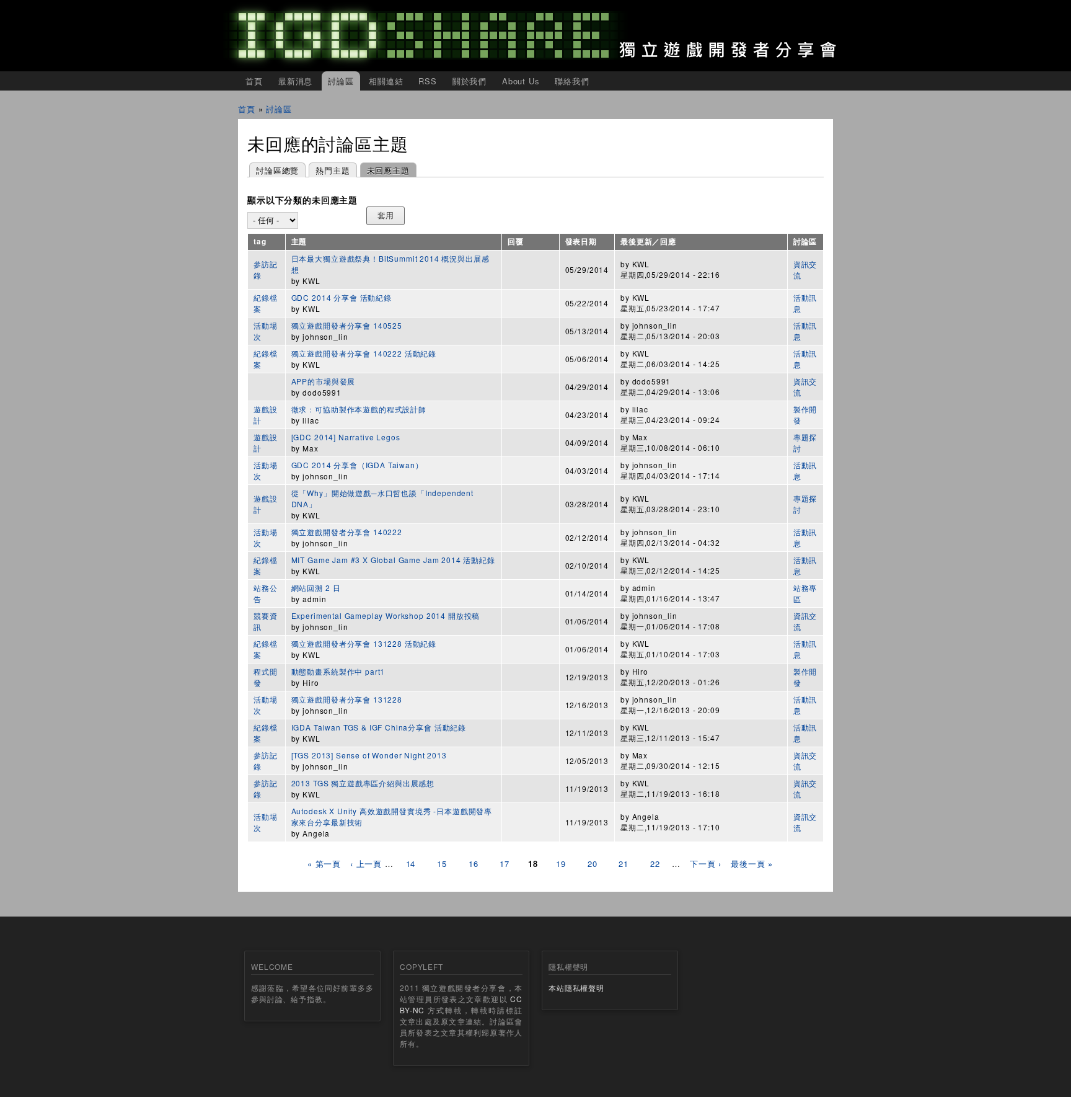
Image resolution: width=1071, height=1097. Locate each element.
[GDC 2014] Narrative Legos (345, 437)
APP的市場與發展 (323, 381)
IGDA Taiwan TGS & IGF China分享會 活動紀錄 (378, 727)
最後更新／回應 (648, 241)
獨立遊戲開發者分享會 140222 (346, 531)
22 (655, 863)
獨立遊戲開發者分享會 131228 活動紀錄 (363, 643)
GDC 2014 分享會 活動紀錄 (341, 297)
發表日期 (581, 241)
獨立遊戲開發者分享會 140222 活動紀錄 (363, 353)
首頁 (254, 81)
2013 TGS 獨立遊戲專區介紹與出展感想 (362, 783)
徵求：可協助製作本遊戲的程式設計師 (358, 409)
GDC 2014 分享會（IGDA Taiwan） (357, 465)
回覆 (516, 241)
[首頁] (535, 35)
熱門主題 (332, 170)
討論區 (341, 81)
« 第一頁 (324, 863)
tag (260, 241)
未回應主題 (385, 170)
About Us (521, 81)
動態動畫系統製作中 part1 (338, 671)
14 (411, 863)
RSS (427, 81)
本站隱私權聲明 (576, 987)
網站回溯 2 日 (316, 587)
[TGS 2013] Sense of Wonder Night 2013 (369, 755)
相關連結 (386, 81)
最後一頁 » (752, 863)
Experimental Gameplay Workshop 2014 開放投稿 (385, 615)
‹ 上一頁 (366, 863)
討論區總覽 (277, 170)
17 (504, 863)
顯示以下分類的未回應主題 (302, 200)
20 (592, 863)
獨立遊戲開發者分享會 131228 (346, 699)
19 (561, 863)
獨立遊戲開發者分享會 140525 (346, 325)
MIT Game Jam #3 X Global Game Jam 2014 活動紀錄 (393, 559)
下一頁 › (705, 863)
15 (442, 863)
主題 (299, 241)
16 (473, 863)
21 (623, 863)
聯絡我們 (572, 81)
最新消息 (295, 81)
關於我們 (469, 81)
